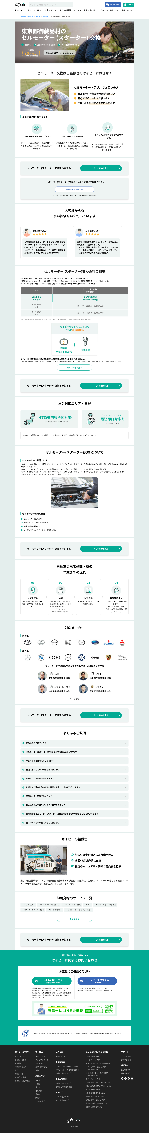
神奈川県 (38, 1091)
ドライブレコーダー (42, 1060)
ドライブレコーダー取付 (72, 905)
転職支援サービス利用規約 (95, 1100)
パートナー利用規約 (93, 1060)
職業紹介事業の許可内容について (98, 1103)
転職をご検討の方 (62, 1073)
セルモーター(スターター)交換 (32, 910)
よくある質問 (65, 10)
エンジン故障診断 (54, 910)
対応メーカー (20, 1074)
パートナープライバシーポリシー (98, 1082)
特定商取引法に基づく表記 (95, 1093)
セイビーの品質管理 (22, 1081)
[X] (125, 1079)
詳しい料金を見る (101, 168)
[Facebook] (129, 1079)
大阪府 (37, 1097)
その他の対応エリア (42, 1101)
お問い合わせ (89, 10)
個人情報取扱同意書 (93, 1089)
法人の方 (104, 10)
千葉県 (37, 1084)
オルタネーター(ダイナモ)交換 (105, 905)
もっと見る (74, 918)
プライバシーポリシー (94, 1079)
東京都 (37, 1080)
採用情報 (124, 1073)
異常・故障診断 (41, 1067)
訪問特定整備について (94, 1107)
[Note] (122, 1079)
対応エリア (19, 1070)
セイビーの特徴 (20, 1060)
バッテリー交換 (28, 905)
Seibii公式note (61, 1100)
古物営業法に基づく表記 (95, 1096)
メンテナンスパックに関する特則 (98, 1063)
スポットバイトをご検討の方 (66, 1070)
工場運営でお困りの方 (64, 1087)
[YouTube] (132, 1079)
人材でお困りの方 (62, 1083)
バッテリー (39, 1063)
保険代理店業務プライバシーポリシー (99, 1086)
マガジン (77, 10)
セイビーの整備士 (21, 1077)
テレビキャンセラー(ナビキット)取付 (78, 910)
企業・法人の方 (61, 1056)
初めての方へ (20, 1056)
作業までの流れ (20, 1067)
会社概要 (124, 1070)
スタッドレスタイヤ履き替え (49, 905)
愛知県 (37, 1094)
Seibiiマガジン (61, 1097)
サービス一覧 (40, 1056)
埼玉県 (37, 1087)
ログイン (130, 5)
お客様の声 (19, 1063)
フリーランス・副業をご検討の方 (68, 1066)
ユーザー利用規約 (92, 1056)
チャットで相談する (74, 189)
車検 (87, 905)
